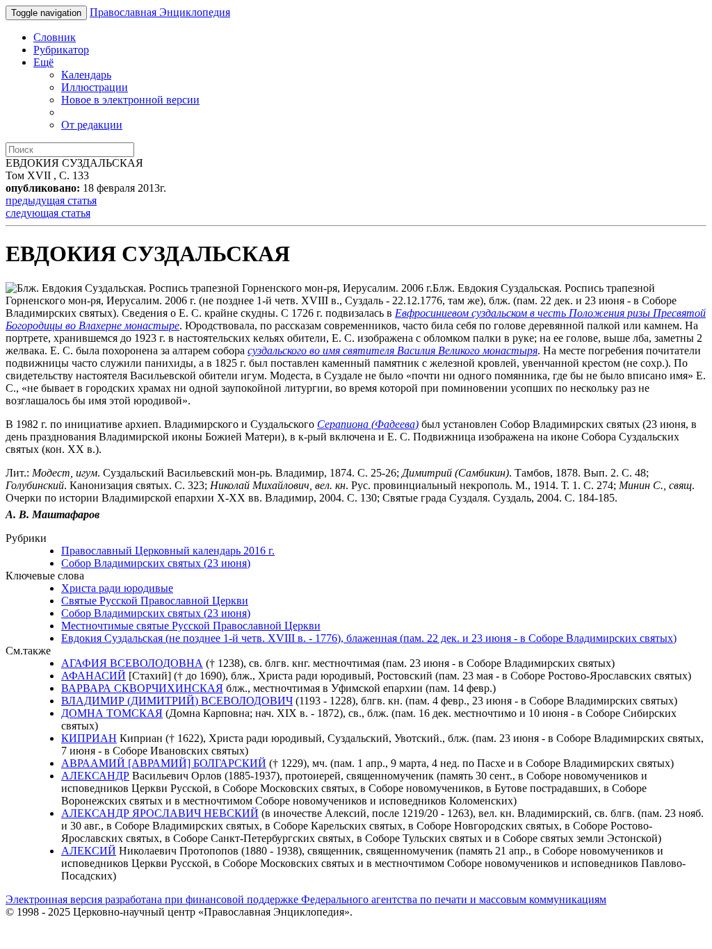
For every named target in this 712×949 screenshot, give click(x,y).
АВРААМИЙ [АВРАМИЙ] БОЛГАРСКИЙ (163, 763)
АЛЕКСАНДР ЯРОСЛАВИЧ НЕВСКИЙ (160, 813)
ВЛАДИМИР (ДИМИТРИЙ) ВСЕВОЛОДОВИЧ (177, 701)
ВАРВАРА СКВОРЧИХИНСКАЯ (142, 688)
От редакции (91, 125)
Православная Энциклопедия (160, 12)
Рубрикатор (61, 50)
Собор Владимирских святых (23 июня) (155, 563)
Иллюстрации (94, 87)
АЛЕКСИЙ (88, 851)
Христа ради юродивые (117, 588)
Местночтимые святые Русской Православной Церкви (191, 626)
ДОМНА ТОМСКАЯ (112, 713)
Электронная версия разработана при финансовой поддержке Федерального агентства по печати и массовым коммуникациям (306, 899)
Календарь (86, 75)
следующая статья (48, 213)
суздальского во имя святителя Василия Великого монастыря (392, 350)
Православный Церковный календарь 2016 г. (168, 550)
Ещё (43, 62)
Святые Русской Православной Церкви (154, 600)
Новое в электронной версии (130, 100)
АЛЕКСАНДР (95, 776)
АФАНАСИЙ (93, 676)
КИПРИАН (89, 738)
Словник (54, 37)
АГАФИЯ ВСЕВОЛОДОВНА (132, 663)
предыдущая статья (51, 200)
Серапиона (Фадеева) (368, 424)
